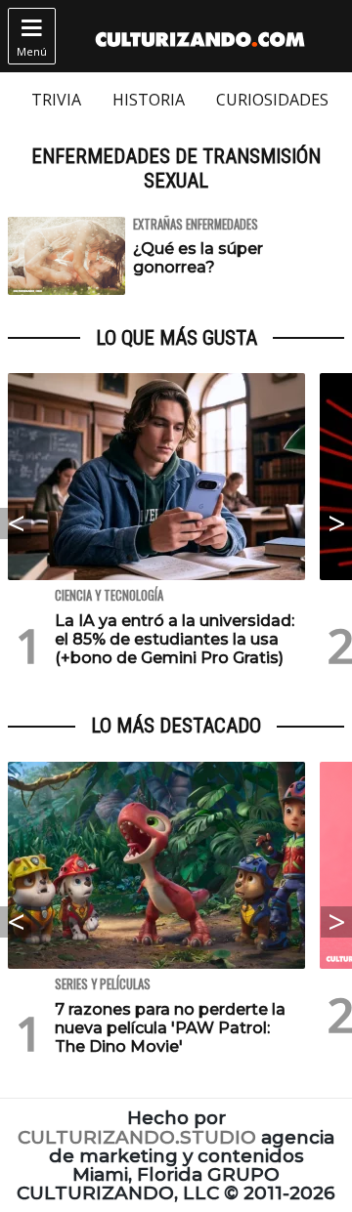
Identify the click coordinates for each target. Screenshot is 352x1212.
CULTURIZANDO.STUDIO (137, 1137)
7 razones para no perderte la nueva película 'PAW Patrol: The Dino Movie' (170, 1028)
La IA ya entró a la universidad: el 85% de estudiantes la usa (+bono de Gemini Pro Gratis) (174, 639)
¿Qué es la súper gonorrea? (198, 257)
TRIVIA (56, 99)
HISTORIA (148, 99)
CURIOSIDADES (272, 99)
